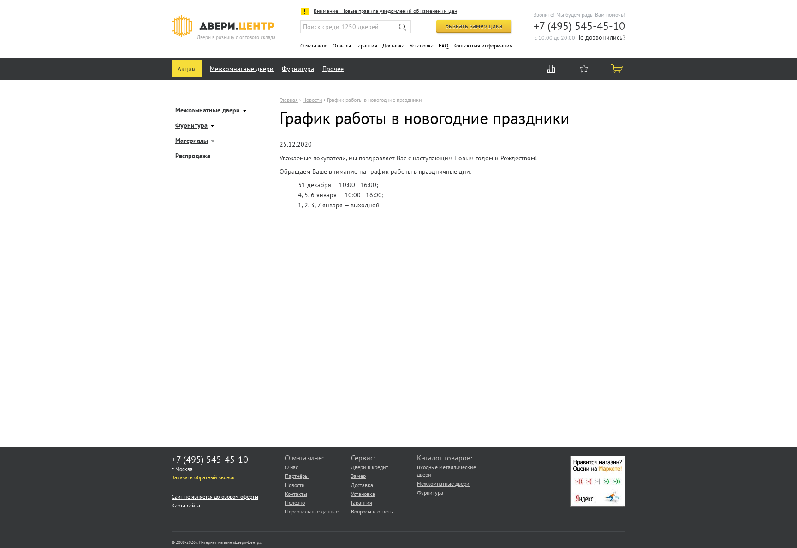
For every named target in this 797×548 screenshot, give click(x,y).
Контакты (296, 493)
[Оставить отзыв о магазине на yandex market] (597, 504)
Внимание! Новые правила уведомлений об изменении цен (385, 10)
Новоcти (312, 99)
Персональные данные (312, 511)
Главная (289, 99)
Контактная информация (482, 45)
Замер (358, 475)
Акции (187, 69)
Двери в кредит (369, 467)
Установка (422, 45)
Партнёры (297, 475)
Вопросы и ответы (372, 511)
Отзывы (342, 45)
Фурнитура (298, 69)
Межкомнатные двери (242, 69)
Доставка (393, 45)
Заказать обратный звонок (203, 477)
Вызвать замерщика (473, 26)
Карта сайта (186, 505)
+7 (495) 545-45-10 (579, 26)
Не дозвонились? (600, 38)
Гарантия (366, 45)
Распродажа (192, 156)
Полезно (295, 502)
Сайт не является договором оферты (215, 496)
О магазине (313, 45)
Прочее (333, 69)
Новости (295, 485)
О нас (291, 467)
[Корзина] (617, 68)
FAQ (443, 45)
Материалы (191, 141)
